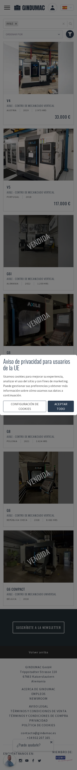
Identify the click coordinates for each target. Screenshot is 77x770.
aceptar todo (60, 406)
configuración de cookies (25, 406)
